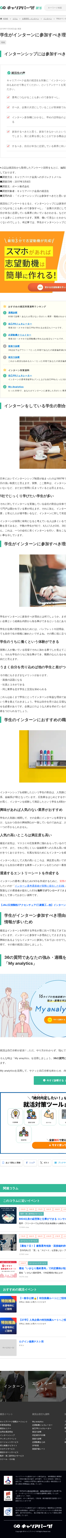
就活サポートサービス (9, 1452)
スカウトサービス (7, 1449)
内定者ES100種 (38, 1435)
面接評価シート (38, 1449)
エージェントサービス (9, 1442)
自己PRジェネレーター (41, 1428)
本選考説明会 (5, 1425)
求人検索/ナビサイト (8, 1445)
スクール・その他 (7, 1459)
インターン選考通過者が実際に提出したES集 (39, 885)
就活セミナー (5, 1428)
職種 (3, 42)
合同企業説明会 (6, 1432)
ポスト (46, 1162)
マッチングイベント (8, 1439)
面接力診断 (36, 1439)
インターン (14, 1386)
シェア (32, 1162)
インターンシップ (7, 1435)
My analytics (37, 1421)
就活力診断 (36, 1432)
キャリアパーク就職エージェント (14, 1421)
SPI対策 (35, 1445)
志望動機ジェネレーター (42, 1425)
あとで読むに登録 (13, 1162)
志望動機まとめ (38, 1442)
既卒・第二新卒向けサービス (12, 1456)
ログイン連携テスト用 (31, 1341)
